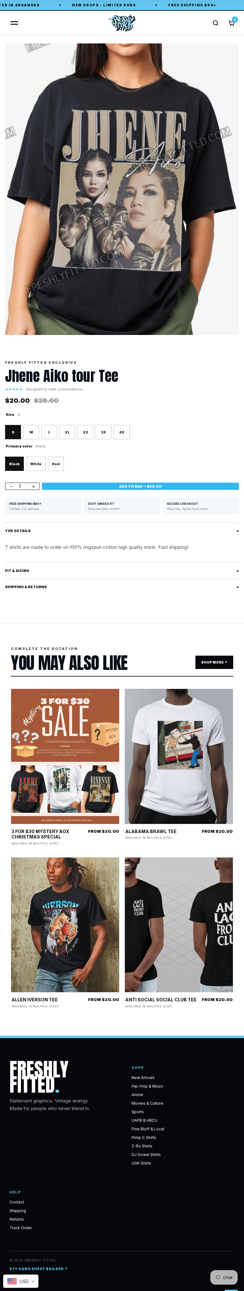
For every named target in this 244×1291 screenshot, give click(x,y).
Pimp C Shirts (144, 1137)
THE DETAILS (122, 531)
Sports (138, 1111)
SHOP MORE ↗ (214, 662)
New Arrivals (143, 1077)
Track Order (21, 1227)
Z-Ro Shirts (142, 1146)
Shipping (18, 1210)
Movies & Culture (147, 1103)
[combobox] (20, 1281)
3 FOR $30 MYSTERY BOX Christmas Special (40, 834)
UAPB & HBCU (145, 1120)
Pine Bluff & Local (148, 1129)
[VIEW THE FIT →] (65, 756)
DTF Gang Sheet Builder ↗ (39, 1269)
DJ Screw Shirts (146, 1154)
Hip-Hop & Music (147, 1086)
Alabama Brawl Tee (151, 831)
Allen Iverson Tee (34, 999)
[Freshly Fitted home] (122, 23)
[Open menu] (12, 23)
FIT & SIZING (122, 570)
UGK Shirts (141, 1163)
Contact (17, 1202)
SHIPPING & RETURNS (122, 587)
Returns (17, 1219)
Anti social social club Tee (161, 999)
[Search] (215, 23)
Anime (137, 1094)
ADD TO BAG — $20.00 (140, 486)
